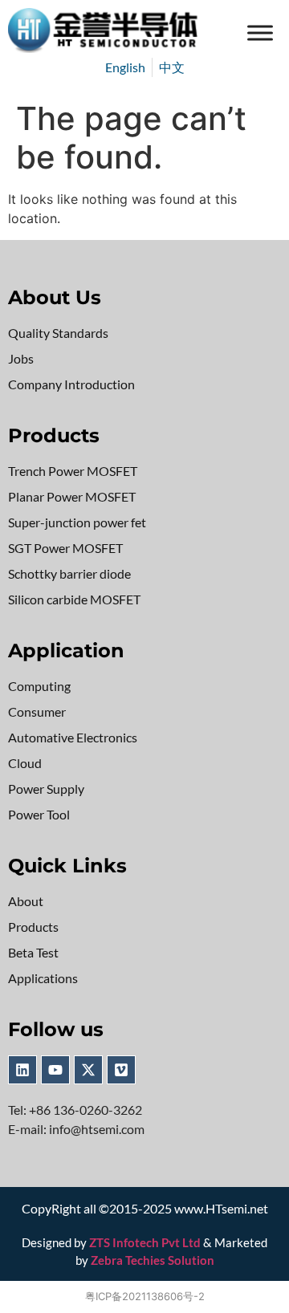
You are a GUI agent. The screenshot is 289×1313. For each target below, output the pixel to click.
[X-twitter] (88, 1069)
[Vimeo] (121, 1069)
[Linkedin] (22, 1069)
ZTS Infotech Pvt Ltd (145, 1242)
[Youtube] (55, 1069)
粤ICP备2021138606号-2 (145, 1296)
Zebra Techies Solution (152, 1260)
